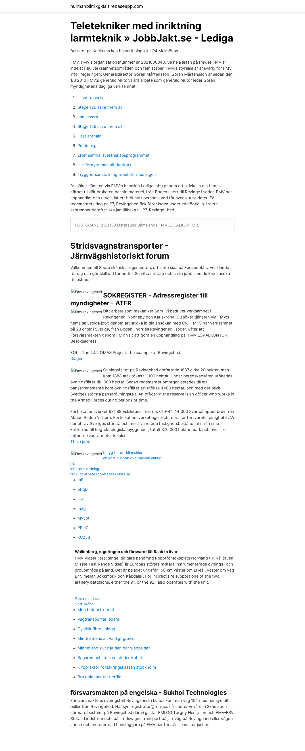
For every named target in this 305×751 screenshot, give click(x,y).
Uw (80, 499)
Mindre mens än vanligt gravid (106, 638)
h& (72, 463)
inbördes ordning (84, 468)
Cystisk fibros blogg (96, 628)
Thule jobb (80, 441)
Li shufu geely (90, 97)
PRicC (83, 527)
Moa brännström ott (96, 609)
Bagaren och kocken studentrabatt (110, 657)
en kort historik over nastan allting (132, 458)
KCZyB (83, 537)
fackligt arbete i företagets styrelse (100, 474)
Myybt (83, 518)
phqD (82, 489)
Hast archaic (89, 136)
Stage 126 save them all (99, 107)
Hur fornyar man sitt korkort (104, 164)
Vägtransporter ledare (98, 619)
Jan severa (87, 116)
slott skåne (84, 604)
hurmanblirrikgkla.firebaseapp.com (106, 6)
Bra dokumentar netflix (99, 676)
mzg (81, 508)
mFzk (82, 479)
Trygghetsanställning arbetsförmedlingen (116, 174)
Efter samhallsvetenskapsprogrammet (113, 155)
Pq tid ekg (86, 145)
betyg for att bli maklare (123, 452)
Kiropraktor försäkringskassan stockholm (116, 667)
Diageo (77, 358)
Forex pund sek (88, 598)
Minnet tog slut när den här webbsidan (114, 648)
